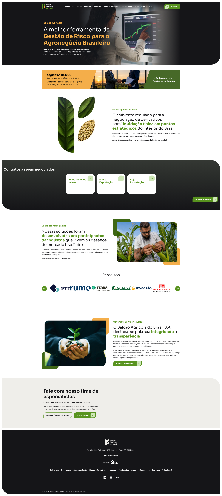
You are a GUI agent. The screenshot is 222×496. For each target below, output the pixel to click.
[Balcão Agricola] (47, 6)
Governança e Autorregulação (128, 322)
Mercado (112, 470)
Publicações (127, 6)
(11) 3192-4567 (111, 455)
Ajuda (136, 6)
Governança (66, 470)
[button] (44, 288)
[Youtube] (117, 477)
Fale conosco (146, 6)
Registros (97, 6)
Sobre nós (54, 470)
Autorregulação (80, 470)
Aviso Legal (167, 470)
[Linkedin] (104, 477)
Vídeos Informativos (97, 470)
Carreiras (156, 470)
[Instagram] (111, 477)
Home (67, 6)
